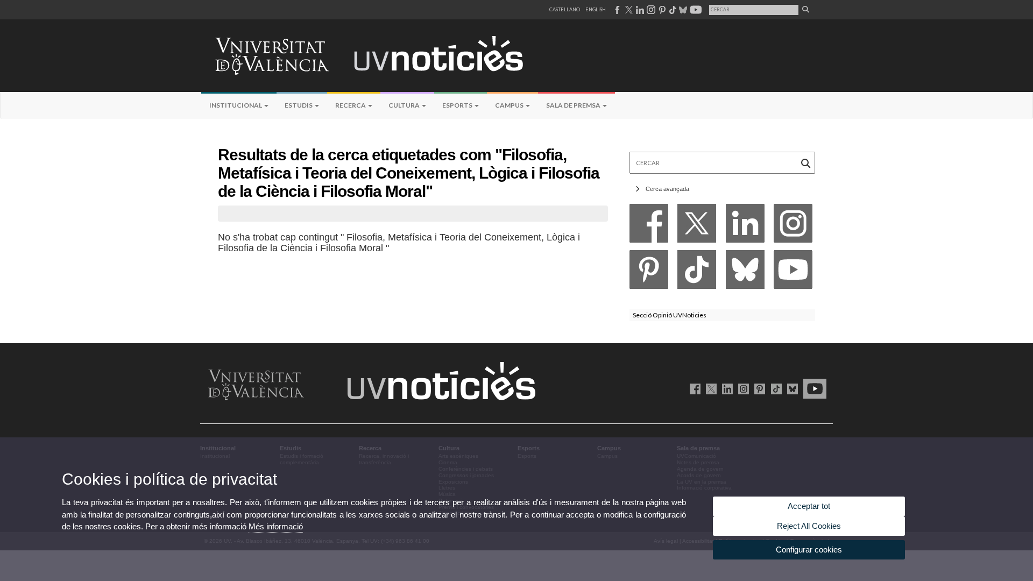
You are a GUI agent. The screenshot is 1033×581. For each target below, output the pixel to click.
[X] (696, 226)
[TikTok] (696, 272)
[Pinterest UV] (758, 388)
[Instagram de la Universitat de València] (741, 388)
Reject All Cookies (809, 525)
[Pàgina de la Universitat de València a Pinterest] (661, 9)
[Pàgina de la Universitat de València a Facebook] (616, 9)
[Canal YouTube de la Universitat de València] (812, 388)
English (595, 9)
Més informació (276, 526)
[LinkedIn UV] (725, 388)
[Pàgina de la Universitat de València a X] (627, 9)
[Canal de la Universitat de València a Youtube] (695, 9)
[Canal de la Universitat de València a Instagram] (650, 9)
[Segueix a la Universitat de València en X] (709, 388)
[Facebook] (648, 226)
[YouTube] (793, 272)
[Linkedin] (745, 226)
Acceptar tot (809, 506)
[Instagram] (793, 226)
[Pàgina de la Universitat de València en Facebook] (693, 388)
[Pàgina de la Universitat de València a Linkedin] (639, 9)
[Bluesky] (745, 272)
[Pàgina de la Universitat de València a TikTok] (672, 9)
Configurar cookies (809, 549)
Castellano (564, 9)
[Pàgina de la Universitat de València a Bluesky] (682, 9)
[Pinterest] (648, 272)
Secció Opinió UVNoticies (669, 315)
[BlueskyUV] (790, 388)
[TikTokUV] (774, 388)
